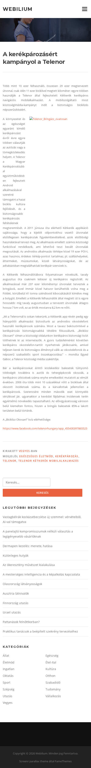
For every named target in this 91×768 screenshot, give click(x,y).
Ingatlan (8, 669)
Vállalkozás (53, 696)
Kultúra (51, 669)
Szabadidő (53, 682)
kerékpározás (67, 456)
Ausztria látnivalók (16, 593)
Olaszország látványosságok (22, 584)
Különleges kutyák (15, 555)
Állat (6, 656)
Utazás (7, 696)
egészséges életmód (36, 456)
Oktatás (8, 676)
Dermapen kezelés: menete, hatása (27, 546)
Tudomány (53, 689)
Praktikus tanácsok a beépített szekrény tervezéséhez (40, 631)
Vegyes (24, 451)
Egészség (52, 656)
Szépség (8, 689)
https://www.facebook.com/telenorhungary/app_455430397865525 (45, 428)
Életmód (8, 662)
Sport (6, 682)
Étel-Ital (51, 662)
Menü (84, 9)
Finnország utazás (15, 603)
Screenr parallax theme (33, 761)
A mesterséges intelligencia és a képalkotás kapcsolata (41, 574)
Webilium (17, 9)
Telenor (10, 461)
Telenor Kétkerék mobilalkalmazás (48, 461)
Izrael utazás (12, 612)
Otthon (50, 676)
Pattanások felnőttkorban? (21, 622)
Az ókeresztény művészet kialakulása (29, 565)
